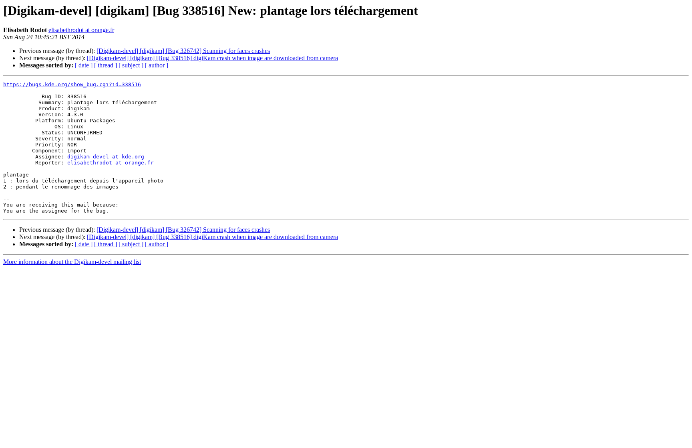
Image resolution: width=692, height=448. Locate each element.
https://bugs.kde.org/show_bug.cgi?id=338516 (72, 84)
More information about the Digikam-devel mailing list (72, 261)
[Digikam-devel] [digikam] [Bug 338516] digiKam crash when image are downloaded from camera (212, 58)
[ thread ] (105, 65)
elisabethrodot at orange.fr (81, 29)
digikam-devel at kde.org (105, 157)
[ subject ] (131, 65)
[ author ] (156, 65)
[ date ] (84, 65)
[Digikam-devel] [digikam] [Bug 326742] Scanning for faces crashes (183, 50)
